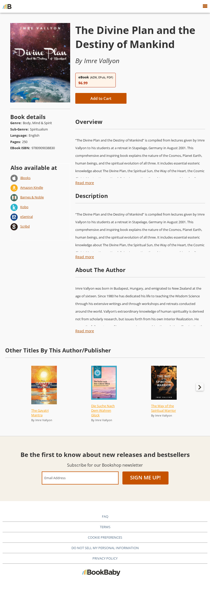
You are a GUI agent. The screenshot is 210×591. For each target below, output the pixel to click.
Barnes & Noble (32, 197)
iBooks (25, 177)
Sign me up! (145, 477)
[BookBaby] (7, 6)
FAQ (105, 516)
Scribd (25, 226)
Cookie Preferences (105, 537)
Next (200, 387)
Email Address (55, 478)
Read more (84, 182)
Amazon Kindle (31, 187)
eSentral (26, 216)
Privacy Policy (105, 558)
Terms (105, 527)
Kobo (24, 207)
